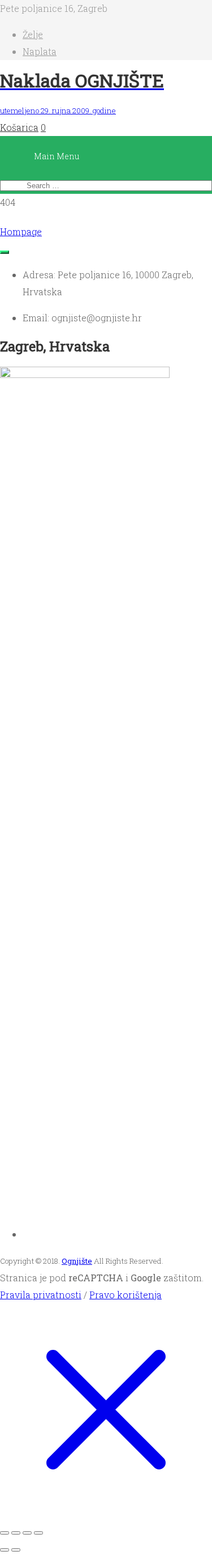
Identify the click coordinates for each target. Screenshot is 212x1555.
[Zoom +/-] (4, 1533)
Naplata (40, 51)
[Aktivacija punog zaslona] (15, 1533)
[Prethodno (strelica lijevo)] (4, 1550)
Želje (33, 34)
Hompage (21, 231)
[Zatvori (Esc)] (38, 1533)
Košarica (19, 127)
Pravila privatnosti (40, 1295)
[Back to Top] (4, 252)
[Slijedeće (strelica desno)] (15, 1550)
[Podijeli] (27, 1533)
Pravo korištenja (125, 1295)
